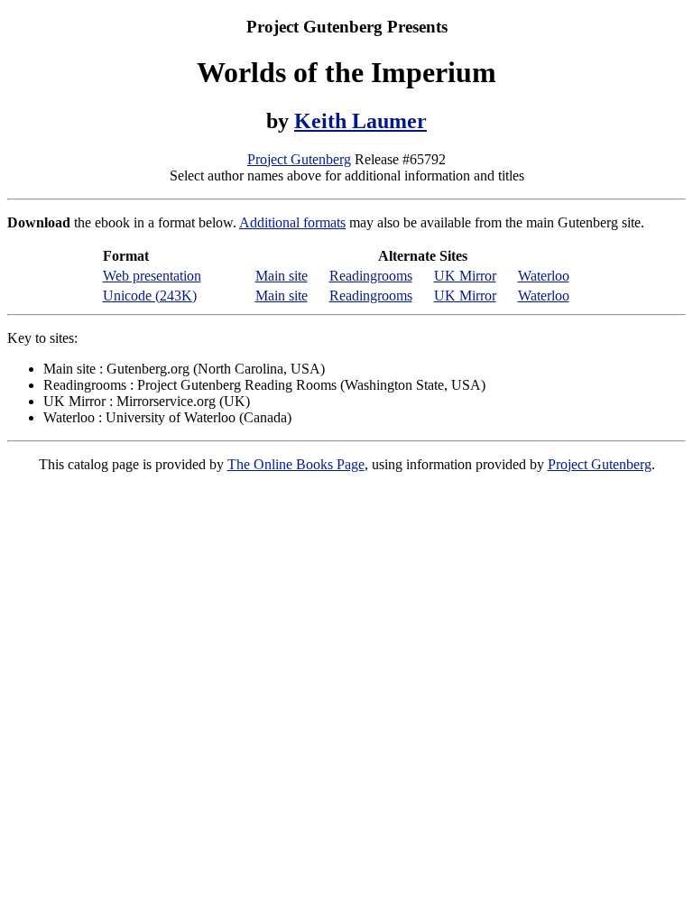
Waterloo (543, 275)
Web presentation (152, 275)
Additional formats (292, 222)
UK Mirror (465, 275)
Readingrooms (370, 275)
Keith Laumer (360, 121)
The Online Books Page (296, 464)
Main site (281, 275)
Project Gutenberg (299, 159)
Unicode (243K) (150, 295)
